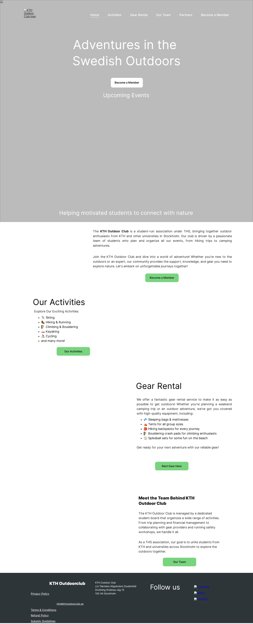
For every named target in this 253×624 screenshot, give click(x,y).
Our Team (163, 15)
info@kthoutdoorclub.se (70, 603)
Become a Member (215, 15)
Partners (185, 15)
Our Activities (73, 351)
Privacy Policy (40, 593)
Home (94, 15)
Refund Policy (40, 615)
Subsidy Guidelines (43, 621)
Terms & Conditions (43, 610)
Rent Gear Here (172, 466)
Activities (115, 15)
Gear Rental (138, 15)
